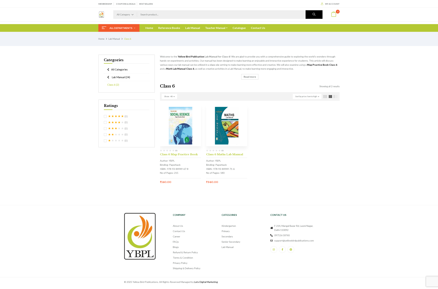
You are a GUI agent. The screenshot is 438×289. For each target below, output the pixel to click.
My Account (332, 4)
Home (101, 38)
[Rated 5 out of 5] (116, 116)
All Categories (119, 69)
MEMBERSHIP (105, 4)
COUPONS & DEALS (125, 4)
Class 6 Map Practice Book (179, 154)
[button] (333, 15)
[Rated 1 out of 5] (116, 140)
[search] (314, 14)
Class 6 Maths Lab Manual (224, 154)
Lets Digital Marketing (206, 281)
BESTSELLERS (146, 4)
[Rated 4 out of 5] (116, 122)
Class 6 (113, 84)
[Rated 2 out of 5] (116, 134)
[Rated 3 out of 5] (116, 128)
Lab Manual (114, 38)
